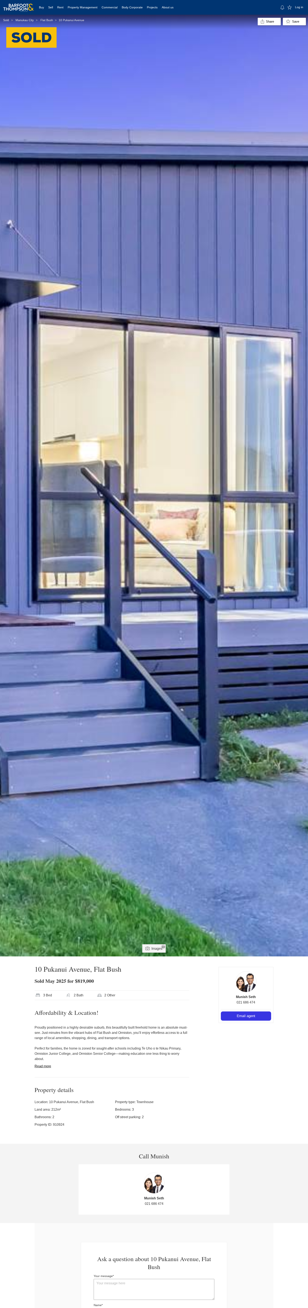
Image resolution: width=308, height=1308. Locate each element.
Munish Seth (246, 997)
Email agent (246, 1016)
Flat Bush (46, 20)
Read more (43, 1066)
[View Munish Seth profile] (246, 981)
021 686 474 (246, 1002)
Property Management (82, 7)
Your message (103, 1276)
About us (167, 7)
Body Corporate (132, 7)
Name (98, 1305)
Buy (41, 7)
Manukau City (25, 20)
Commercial (110, 7)
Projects (152, 7)
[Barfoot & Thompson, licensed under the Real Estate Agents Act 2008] (18, 5)
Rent (60, 7)
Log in (299, 7)
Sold (6, 20)
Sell (50, 7)
